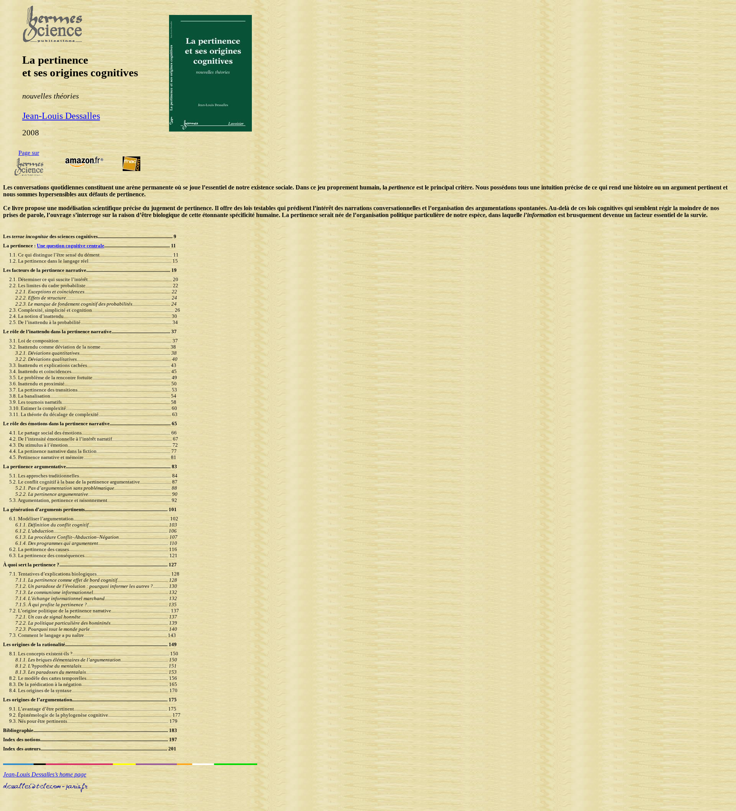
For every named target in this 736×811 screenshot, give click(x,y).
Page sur (28, 153)
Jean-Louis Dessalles (61, 116)
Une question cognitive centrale (70, 245)
